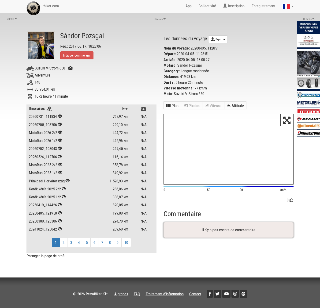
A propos (121, 294)
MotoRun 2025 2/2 (43, 164)
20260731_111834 (43, 116)
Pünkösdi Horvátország (47, 181)
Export (219, 39)
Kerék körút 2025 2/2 (45, 189)
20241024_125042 (43, 229)
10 (126, 242)
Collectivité (207, 6)
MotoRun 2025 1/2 (43, 172)
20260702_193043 (43, 148)
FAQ (137, 294)
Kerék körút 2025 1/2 (45, 197)
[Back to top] (306, 294)
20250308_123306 (43, 221)
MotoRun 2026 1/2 (43, 140)
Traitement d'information (165, 294)
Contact (195, 294)
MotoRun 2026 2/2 (43, 132)
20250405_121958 (43, 213)
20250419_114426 (43, 205)
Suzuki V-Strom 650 (50, 68)
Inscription (236, 6)
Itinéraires (37, 108)
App (189, 6)
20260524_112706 (43, 156)
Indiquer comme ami (76, 55)
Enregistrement (263, 6)
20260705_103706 (43, 124)
